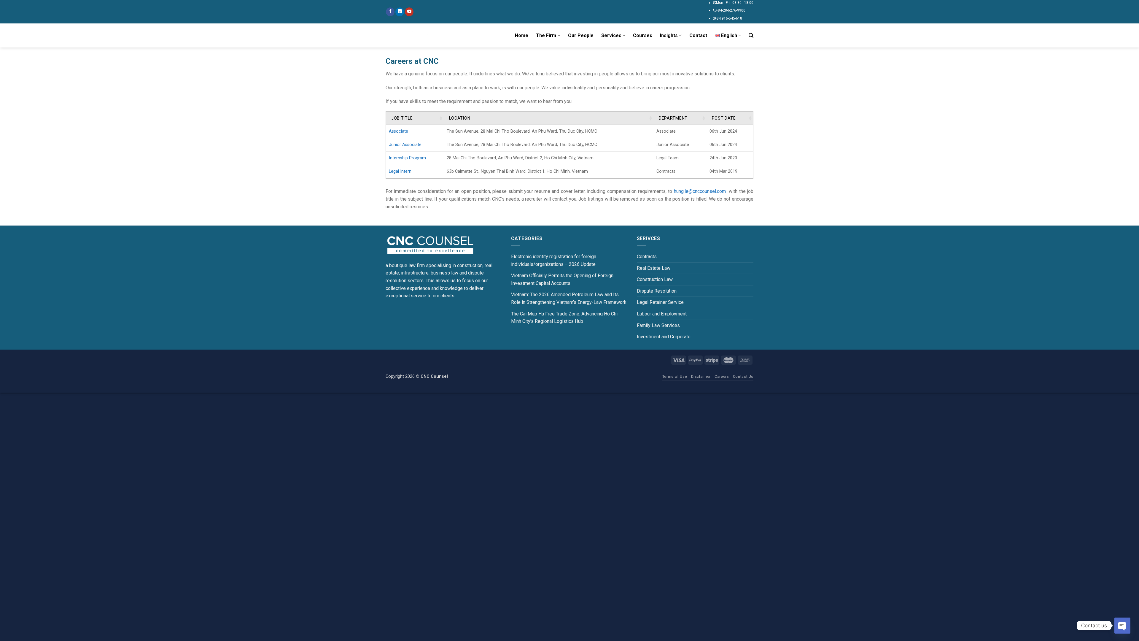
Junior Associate (405, 144)
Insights (669, 35)
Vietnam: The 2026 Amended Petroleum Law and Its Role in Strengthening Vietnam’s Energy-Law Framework (568, 298)
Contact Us (743, 377)
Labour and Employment (662, 314)
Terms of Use (674, 377)
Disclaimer (701, 377)
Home (521, 35)
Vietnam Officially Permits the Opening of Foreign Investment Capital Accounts (562, 279)
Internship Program (407, 158)
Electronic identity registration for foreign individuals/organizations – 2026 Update (553, 260)
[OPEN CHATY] (1122, 626)
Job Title (402, 118)
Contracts (647, 256)
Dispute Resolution (657, 291)
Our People (581, 35)
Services (611, 35)
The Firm (546, 35)
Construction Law (655, 279)
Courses (642, 35)
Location (459, 118)
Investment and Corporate (664, 336)
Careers (722, 377)
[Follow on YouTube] (409, 11)
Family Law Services (658, 325)
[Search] (751, 35)
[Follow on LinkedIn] (399, 11)
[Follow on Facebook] (390, 11)
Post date (724, 118)
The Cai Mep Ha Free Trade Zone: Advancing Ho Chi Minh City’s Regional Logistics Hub (564, 317)
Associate (398, 131)
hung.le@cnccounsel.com (700, 191)
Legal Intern (400, 171)
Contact (698, 35)
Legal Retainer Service (660, 302)
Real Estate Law (653, 268)
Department (673, 118)
